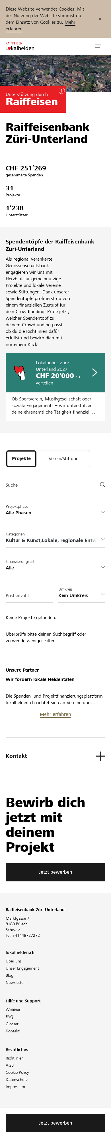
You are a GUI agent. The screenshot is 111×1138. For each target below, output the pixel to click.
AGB (10, 1065)
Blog (9, 975)
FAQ (9, 1016)
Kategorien (15, 534)
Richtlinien (15, 1058)
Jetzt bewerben (55, 872)
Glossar (12, 1024)
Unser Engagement (22, 968)
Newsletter (15, 982)
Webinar (13, 1009)
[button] (98, 46)
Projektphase (17, 506)
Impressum (15, 1086)
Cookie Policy (17, 1072)
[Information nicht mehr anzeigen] (100, 19)
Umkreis (65, 589)
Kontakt (13, 1031)
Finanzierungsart (20, 561)
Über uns (14, 961)
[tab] (21, 458)
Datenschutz (17, 1079)
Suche (12, 485)
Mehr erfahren (55, 714)
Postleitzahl (17, 595)
